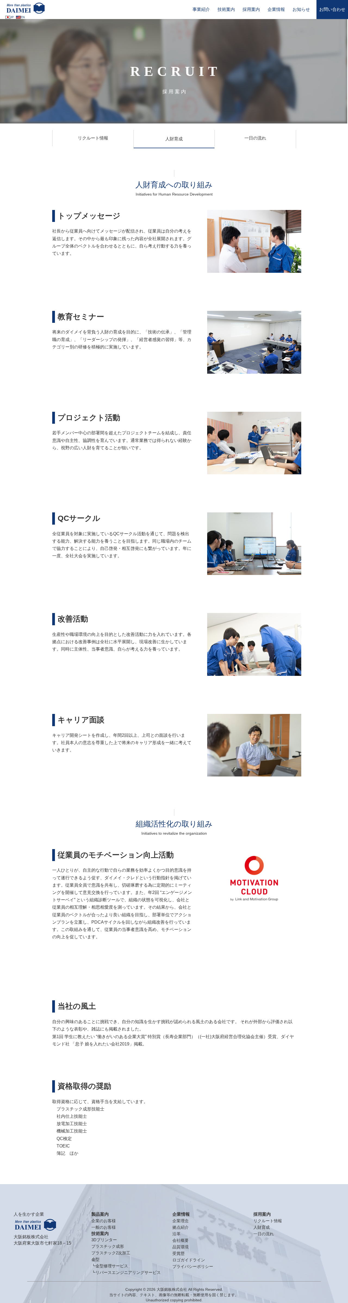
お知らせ (301, 9)
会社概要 (180, 1240)
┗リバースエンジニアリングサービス (126, 1272)
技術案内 (226, 9)
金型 (95, 1259)
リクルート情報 (93, 138)
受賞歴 (178, 1253)
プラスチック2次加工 (110, 1253)
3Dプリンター (104, 1239)
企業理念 (180, 1220)
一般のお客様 (103, 1227)
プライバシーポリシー (192, 1266)
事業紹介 (201, 9)
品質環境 (180, 1247)
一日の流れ (255, 138)
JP (12, 17)
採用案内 (251, 9)
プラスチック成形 (107, 1246)
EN (23, 17)
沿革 (176, 1233)
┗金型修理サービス (109, 1266)
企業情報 (276, 9)
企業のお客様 (103, 1220)
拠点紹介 (180, 1227)
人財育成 (174, 139)
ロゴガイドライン (188, 1260)
